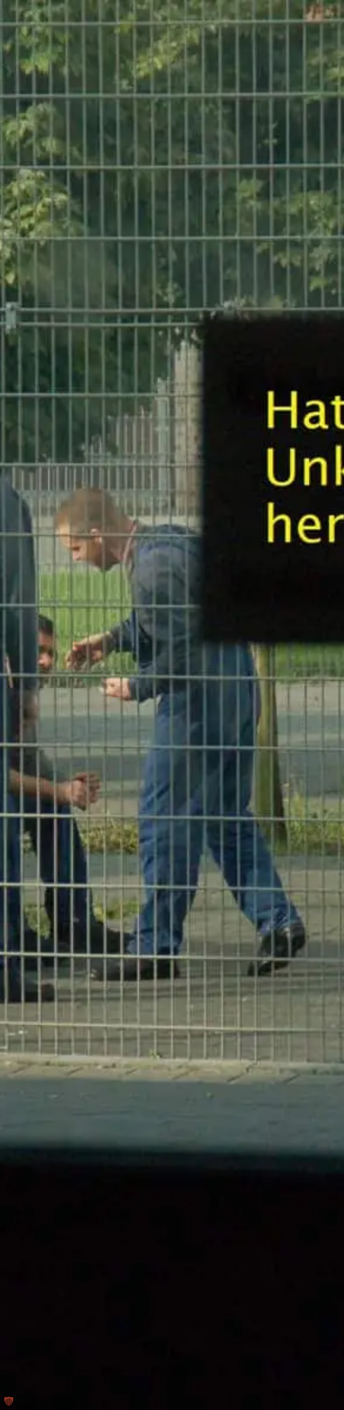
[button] (9, 1401)
